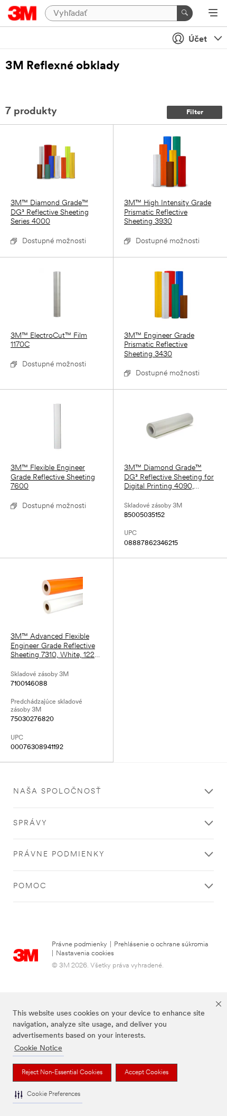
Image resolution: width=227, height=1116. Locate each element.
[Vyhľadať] (185, 13)
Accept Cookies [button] (146, 1072)
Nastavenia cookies (85, 953)
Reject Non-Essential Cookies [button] (62, 1072)
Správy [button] (30, 823)
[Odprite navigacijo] (213, 14)
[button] (47, 1094)
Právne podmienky (79, 944)
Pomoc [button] (29, 886)
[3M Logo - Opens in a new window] (22, 13)
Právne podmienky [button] (59, 855)
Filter (194, 112)
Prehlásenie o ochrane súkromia (161, 944)
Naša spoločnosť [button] (57, 792)
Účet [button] (197, 39)
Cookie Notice (38, 1049)
